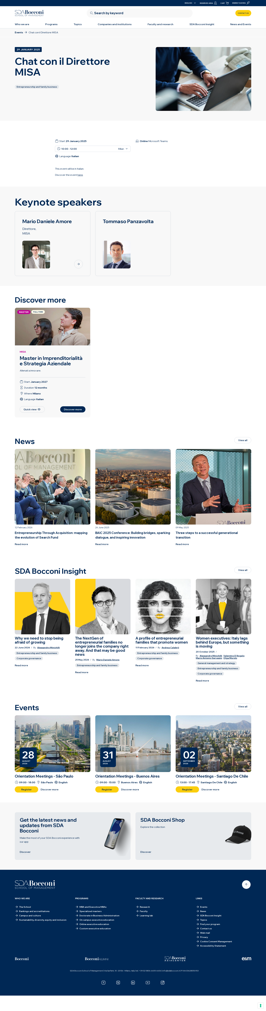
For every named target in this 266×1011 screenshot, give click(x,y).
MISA (23, 351)
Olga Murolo (230, 658)
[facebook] (103, 983)
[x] (118, 983)
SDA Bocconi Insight (201, 24)
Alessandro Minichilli (48, 648)
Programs (51, 24)
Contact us (243, 13)
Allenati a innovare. (30, 370)
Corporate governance (29, 658)
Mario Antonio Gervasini (209, 658)
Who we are (22, 24)
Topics (78, 24)
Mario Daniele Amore (107, 660)
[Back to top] (246, 885)
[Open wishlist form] (133, 1004)
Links (199, 898)
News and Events (240, 24)
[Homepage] (35, 884)
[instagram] (162, 983)
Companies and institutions (115, 24)
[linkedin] (133, 983)
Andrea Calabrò (170, 648)
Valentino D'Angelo (233, 656)
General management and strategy (216, 663)
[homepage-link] (29, 13)
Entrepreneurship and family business (37, 653)
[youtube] (148, 983)
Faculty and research (160, 24)
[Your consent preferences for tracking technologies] (261, 1006)
